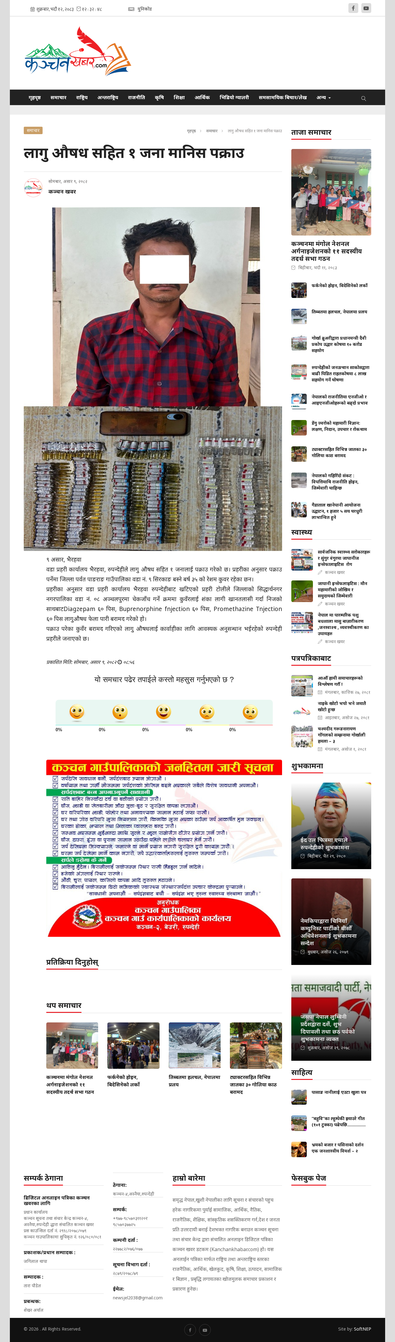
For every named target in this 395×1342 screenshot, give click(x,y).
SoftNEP (362, 1329)
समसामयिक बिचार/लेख (283, 97)
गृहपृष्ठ (35, 97)
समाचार (58, 97)
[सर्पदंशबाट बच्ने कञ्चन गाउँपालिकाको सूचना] (164, 848)
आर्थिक (202, 97)
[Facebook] (353, 8)
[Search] (363, 97)
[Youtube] (366, 8)
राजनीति (136, 97)
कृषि (159, 97)
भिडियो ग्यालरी (234, 97)
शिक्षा (179, 97)
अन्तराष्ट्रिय (108, 97)
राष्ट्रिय (82, 97)
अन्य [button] (322, 97)
